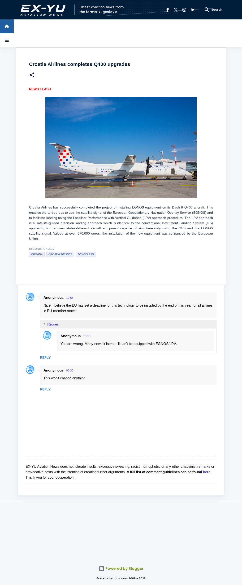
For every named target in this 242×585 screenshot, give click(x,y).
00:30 (69, 370)
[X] (176, 10)
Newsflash (86, 254)
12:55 (69, 297)
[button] (32, 75)
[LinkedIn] (192, 10)
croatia (37, 254)
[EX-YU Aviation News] (42, 9)
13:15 (87, 336)
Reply (45, 357)
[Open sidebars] (7, 40)
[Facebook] (167, 10)
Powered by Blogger (123, 568)
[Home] (7, 26)
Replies (53, 324)
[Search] (207, 10)
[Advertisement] (121, 530)
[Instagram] (184, 10)
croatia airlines (60, 254)
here (206, 472)
